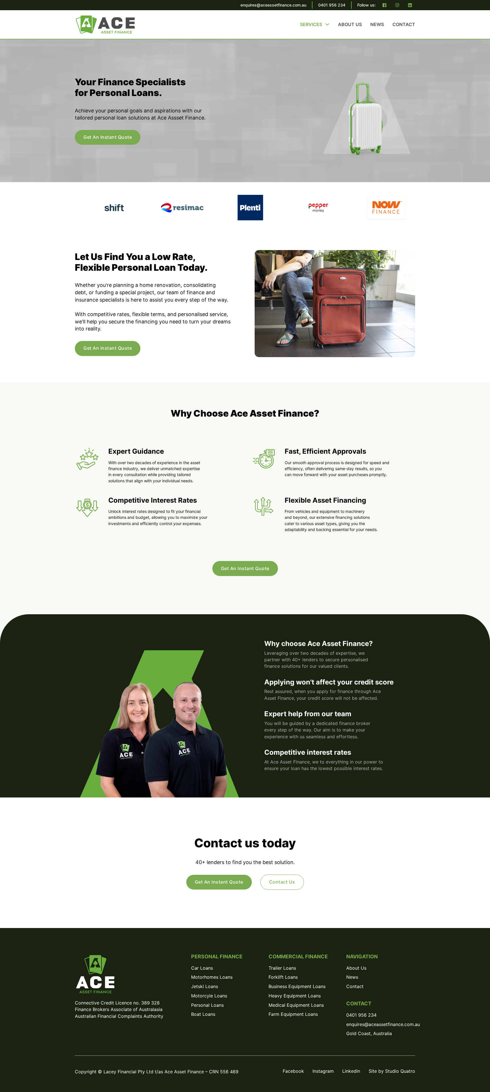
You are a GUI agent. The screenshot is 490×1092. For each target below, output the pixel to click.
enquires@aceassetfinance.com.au (273, 5)
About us (350, 24)
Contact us (282, 882)
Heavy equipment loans (295, 996)
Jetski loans (204, 986)
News (377, 24)
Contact (403, 24)
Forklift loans (283, 977)
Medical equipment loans (296, 1005)
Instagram (323, 1071)
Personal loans (207, 1005)
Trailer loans (282, 968)
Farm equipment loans (293, 1014)
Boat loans (203, 1014)
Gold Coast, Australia (369, 1033)
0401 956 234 (331, 5)
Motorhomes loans (212, 977)
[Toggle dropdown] (327, 24)
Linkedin (351, 1071)
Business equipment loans (297, 986)
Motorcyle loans (209, 996)
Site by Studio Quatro (392, 1071)
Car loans (202, 968)
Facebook (293, 1071)
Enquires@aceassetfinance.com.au (380, 1024)
